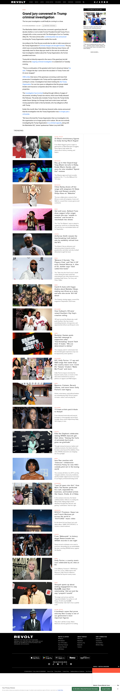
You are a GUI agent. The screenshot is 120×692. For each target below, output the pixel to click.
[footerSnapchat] (58, 665)
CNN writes (26, 77)
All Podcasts (61, 640)
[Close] (117, 688)
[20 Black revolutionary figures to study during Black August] (32, 147)
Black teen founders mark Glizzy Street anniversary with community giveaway (92, 27)
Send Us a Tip (81, 643)
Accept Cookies (106, 689)
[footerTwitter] (66, 665)
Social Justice (49, 2)
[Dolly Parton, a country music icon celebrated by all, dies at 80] (32, 569)
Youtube (107, 2)
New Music (58, 161)
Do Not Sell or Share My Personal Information (85, 689)
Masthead (80, 640)
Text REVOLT (99, 643)
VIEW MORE (94, 52)
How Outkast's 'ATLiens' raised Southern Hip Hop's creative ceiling (65, 313)
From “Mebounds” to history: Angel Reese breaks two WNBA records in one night (66, 538)
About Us (80, 638)
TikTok (97, 2)
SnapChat (99, 2)
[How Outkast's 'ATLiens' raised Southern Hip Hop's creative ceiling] (32, 319)
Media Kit (80, 645)
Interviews (58, 483)
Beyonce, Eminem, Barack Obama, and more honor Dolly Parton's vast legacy (67, 387)
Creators (70, 2)
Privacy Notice (58, 671)
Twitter (104, 2)
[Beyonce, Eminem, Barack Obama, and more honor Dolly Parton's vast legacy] (32, 394)
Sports (57, 234)
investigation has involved (34, 93)
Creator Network (62, 647)
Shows (31, 2)
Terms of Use (50, 671)
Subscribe (78, 2)
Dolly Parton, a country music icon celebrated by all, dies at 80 (67, 562)
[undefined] (94, 19)
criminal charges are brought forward (52, 45)
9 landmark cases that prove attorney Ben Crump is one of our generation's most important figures (67, 614)
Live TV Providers (62, 643)
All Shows (60, 638)
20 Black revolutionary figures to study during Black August (67, 140)
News (64, 2)
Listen (42, 2)
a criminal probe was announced (55, 37)
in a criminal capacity (54, 123)
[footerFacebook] (62, 665)
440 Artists (61, 649)
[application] (106, 676)
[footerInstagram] (49, 665)
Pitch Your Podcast (63, 645)
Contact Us (99, 640)
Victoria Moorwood (29, 25)
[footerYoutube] (71, 665)
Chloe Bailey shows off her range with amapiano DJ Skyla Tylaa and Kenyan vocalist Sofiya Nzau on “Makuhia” (67, 190)
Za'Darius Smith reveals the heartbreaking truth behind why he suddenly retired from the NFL (66, 239)
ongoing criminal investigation (42, 62)
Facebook (102, 2)
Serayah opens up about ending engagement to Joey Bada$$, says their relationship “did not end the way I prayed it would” (66, 588)
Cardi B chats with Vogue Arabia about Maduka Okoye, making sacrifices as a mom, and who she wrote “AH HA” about (66, 291)
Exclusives (58, 2)
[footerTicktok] (53, 665)
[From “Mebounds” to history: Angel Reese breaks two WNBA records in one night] (32, 545)
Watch (36, 2)
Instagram (94, 2)
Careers (80, 647)
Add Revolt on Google (49, 25)
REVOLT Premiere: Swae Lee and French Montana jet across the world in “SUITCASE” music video (67, 515)
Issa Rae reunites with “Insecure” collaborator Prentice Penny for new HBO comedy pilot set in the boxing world (67, 464)
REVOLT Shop (99, 645)
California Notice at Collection (77, 671)
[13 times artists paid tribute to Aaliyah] (32, 418)
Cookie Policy (66, 671)
